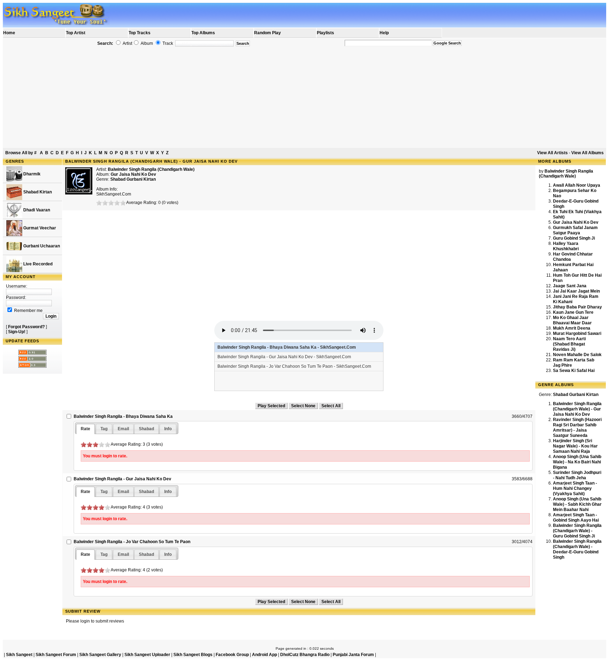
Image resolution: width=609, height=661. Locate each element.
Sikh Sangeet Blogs (193, 654)
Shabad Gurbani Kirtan (133, 179)
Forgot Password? (26, 326)
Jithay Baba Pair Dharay (577, 307)
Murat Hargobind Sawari (577, 333)
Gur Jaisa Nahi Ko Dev (575, 222)
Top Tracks (139, 32)
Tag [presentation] (103, 428)
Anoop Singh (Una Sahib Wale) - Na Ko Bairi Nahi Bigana (577, 462)
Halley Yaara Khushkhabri (566, 246)
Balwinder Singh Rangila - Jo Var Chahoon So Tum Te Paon (132, 541)
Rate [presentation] (85, 428)
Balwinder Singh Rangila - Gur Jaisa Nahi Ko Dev (122, 478)
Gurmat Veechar (39, 228)
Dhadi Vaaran (36, 210)
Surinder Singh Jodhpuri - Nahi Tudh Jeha (577, 475)
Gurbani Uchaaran (41, 246)
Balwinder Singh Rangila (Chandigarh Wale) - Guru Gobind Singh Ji (577, 531)
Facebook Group (232, 654)
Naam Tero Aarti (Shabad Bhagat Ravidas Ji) (569, 344)
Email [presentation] (123, 428)
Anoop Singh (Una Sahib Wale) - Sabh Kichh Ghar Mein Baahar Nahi (577, 504)
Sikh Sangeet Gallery (100, 654)
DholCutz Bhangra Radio (305, 654)
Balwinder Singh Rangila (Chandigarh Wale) (151, 169)
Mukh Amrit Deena (571, 328)
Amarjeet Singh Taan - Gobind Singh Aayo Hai (576, 517)
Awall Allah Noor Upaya (576, 185)
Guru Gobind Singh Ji (574, 238)
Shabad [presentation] (146, 428)
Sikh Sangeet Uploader (147, 654)
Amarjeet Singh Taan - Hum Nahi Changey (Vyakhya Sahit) (575, 488)
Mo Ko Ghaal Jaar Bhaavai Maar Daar (572, 320)
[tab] (85, 429)
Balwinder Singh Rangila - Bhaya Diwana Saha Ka (123, 416)
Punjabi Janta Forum (353, 654)
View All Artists (552, 152)
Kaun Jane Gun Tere (573, 312)
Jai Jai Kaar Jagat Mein (576, 291)
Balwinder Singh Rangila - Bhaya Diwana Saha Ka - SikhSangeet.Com (286, 347)
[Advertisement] (304, 97)
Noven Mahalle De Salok (577, 354)
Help (384, 32)
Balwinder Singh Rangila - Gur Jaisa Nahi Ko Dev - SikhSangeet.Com (284, 356)
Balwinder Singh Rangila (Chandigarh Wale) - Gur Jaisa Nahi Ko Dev (577, 409)
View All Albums (587, 152)
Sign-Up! (16, 331)
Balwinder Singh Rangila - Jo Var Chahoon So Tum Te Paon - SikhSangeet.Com (294, 366)
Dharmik (31, 174)
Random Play (267, 32)
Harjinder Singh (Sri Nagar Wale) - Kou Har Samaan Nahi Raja (575, 446)
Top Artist (75, 32)
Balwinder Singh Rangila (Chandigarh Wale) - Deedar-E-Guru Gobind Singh (577, 549)
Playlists (325, 32)
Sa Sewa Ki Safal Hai (574, 370)
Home (9, 32)
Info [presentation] (168, 428)
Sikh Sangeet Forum (56, 654)
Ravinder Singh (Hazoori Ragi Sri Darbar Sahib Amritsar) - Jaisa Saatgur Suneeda (577, 427)
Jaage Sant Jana (569, 285)
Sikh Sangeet (19, 654)
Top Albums (203, 32)
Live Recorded (37, 264)
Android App (264, 654)
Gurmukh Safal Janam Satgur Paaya (575, 230)
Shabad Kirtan (37, 192)
